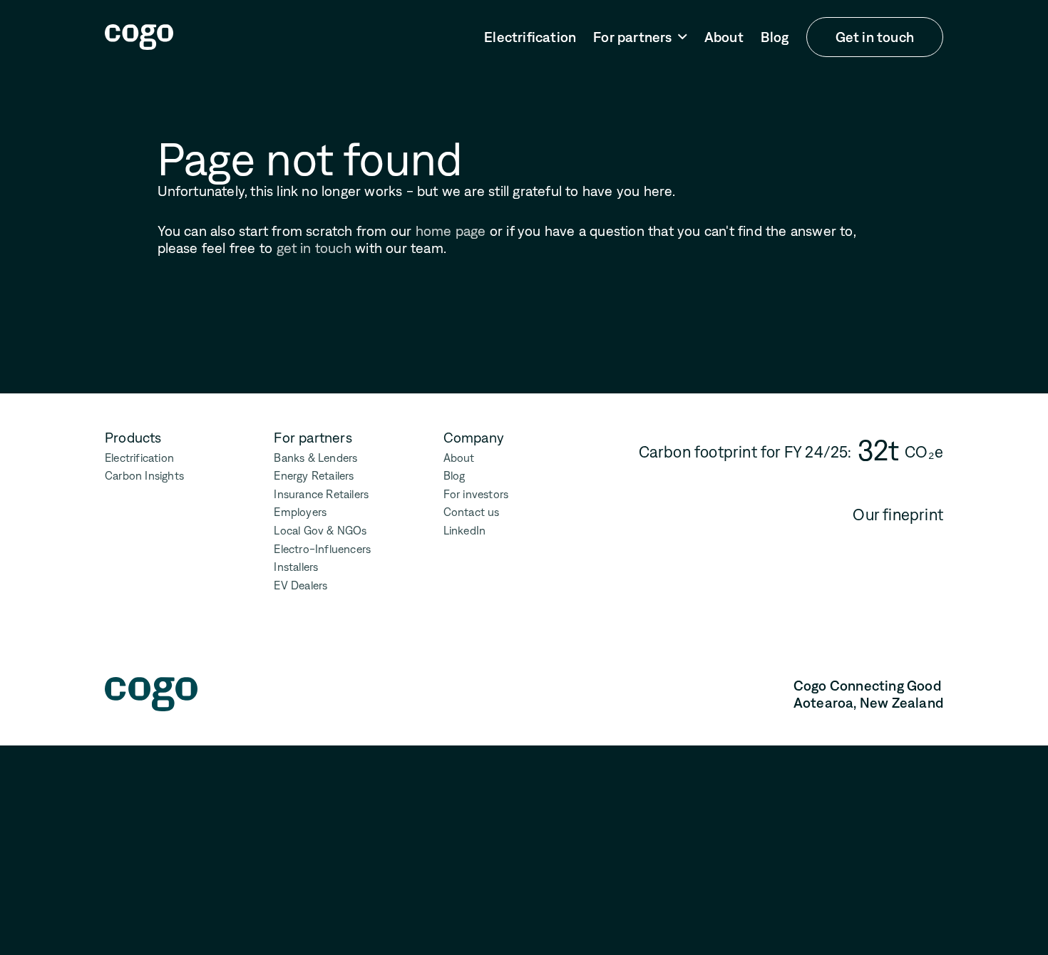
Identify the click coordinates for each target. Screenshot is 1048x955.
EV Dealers (300, 585)
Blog (775, 37)
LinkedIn (464, 531)
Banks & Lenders (315, 458)
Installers (296, 567)
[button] (640, 37)
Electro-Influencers (322, 549)
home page (451, 231)
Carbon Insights (144, 476)
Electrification (530, 37)
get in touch (314, 248)
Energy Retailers (314, 476)
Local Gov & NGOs (320, 531)
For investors (476, 494)
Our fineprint (898, 515)
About (724, 37)
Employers (300, 512)
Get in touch (875, 37)
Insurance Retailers (321, 494)
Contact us (471, 512)
